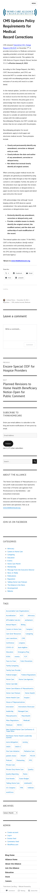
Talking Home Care (13, 783)
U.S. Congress (10, 788)
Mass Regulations (12, 720)
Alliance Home (11, 859)
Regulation (6, 302)
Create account (12, 832)
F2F (25, 656)
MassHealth (26, 716)
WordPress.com (12, 844)
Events (9, 561)
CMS (13, 302)
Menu (34, 3)
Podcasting (20, 760)
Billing (23, 624)
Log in (9, 835)
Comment (29, 345)
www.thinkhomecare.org (11, 508)
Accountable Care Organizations (17, 611)
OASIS (8, 746)
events (17, 656)
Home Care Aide (11, 684)
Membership (11, 567)
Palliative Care (29, 751)
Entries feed (11, 838)
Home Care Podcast (13, 693)
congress (22, 643)
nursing (25, 742)
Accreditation (11, 615)
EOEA (8, 656)
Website (10, 591)
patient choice (11, 756)
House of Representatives (15, 702)
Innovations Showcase (26, 707)
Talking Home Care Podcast (17, 582)
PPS (30, 760)
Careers (8, 881)
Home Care (10, 679)
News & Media (12, 573)
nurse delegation (12, 742)
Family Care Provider (13, 670)
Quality (30, 769)
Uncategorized (12, 588)
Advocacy (10, 548)
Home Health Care (13, 697)
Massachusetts (11, 716)
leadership (9, 711)
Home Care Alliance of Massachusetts (19, 688)
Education (11, 558)
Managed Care (23, 711)
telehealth (28, 783)
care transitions (11, 638)
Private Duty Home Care (14, 769)
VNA (21, 788)
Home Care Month (14, 564)
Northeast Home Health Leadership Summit (19, 737)
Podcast (9, 760)
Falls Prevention (26, 661)
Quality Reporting (12, 774)
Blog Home (10, 855)
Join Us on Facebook (15, 521)
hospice (26, 697)
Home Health (30, 693)
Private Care (10, 765)
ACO (21, 615)
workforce (9, 792)
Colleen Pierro (10, 300)
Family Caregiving (12, 666)
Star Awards (10, 778)
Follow (8, 444)
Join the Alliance (12, 868)
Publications (11, 576)
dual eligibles (22, 647)
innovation (10, 707)
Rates (25, 774)
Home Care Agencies (26, 679)
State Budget (24, 778)
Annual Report (11, 624)
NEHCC (19, 725)
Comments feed (13, 841)
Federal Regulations (28, 675)
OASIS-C (18, 746)
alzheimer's (29, 620)
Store (7, 876)
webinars (31, 788)
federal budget (11, 675)
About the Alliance (13, 863)
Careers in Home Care (15, 551)
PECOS (32, 756)
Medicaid (26, 720)
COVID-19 (9, 647)
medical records (19, 302)
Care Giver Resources (13, 634)
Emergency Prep (23, 652)
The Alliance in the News (16, 585)
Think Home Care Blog (10, 886)
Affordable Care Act (13, 620)
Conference (10, 643)
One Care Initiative (12, 751)
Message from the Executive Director (20, 570)
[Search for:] (17, 461)
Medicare (27, 302)
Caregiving (11, 554)
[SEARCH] (34, 461)
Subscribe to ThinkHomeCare (12, 414)
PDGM (23, 756)
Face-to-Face (11, 661)
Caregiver (29, 629)
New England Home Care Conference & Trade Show (20, 730)
